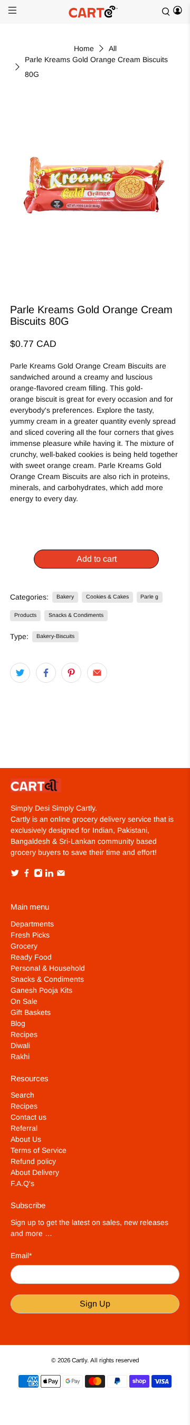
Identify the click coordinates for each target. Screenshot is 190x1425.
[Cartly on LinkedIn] (49, 874)
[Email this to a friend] (97, 673)
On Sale (24, 1001)
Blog (18, 1023)
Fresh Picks (30, 935)
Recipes (24, 1034)
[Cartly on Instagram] (38, 874)
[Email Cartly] (60, 874)
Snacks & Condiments (76, 615)
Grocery (24, 946)
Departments (32, 924)
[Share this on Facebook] (46, 673)
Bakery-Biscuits (55, 636)
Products (25, 615)
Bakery (65, 596)
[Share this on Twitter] (20, 673)
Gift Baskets (31, 1012)
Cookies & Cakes (107, 596)
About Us (26, 1139)
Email (21, 1255)
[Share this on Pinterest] (71, 673)
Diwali (20, 1045)
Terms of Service (38, 1150)
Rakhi (20, 1056)
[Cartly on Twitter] (15, 874)
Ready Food (31, 957)
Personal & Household (48, 968)
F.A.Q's (22, 1183)
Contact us (28, 1117)
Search (22, 1095)
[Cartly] (95, 12)
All (113, 48)
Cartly (79, 1360)
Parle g (149, 596)
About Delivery (35, 1172)
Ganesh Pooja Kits (41, 990)
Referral (24, 1128)
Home (84, 48)
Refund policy (33, 1161)
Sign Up (95, 1303)
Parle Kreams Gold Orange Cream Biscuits (81, 366)
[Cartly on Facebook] (26, 874)
